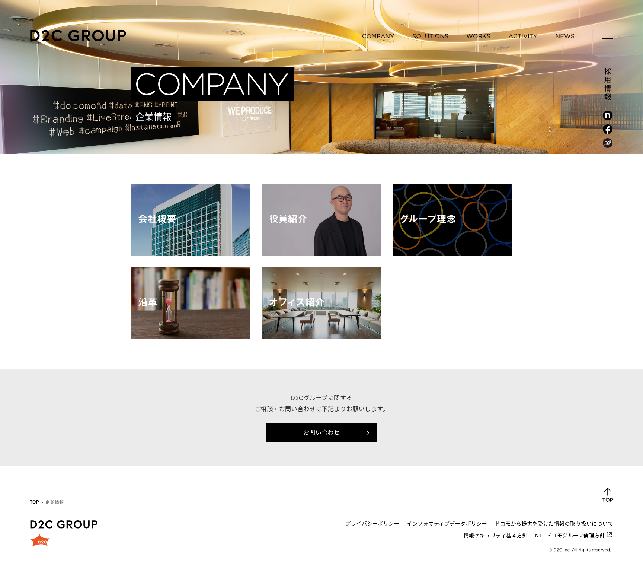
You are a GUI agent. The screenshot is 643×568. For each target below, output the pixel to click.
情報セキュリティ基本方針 (496, 536)
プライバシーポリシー (372, 524)
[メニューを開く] (607, 36)
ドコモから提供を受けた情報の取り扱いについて (554, 524)
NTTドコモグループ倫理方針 (570, 536)
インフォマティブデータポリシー (447, 524)
